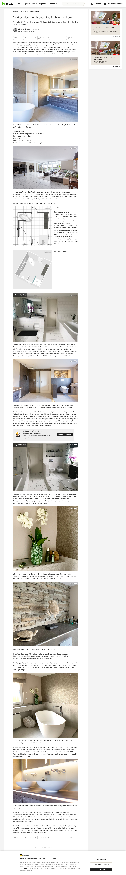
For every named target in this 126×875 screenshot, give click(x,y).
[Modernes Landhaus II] (45, 167)
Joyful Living (73, 59)
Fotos (18, 4)
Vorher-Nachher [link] (34, 11)
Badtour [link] (15, 11)
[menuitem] (18, 3)
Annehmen (101, 869)
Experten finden (29, 4)
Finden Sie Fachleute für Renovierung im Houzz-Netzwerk (34, 203)
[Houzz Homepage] (8, 3)
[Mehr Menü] (76, 38)
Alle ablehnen (101, 859)
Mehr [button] (33, 31)
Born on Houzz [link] (24, 11)
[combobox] (73, 4)
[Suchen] (64, 4)
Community (53, 4)
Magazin (42, 4)
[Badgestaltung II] (45, 89)
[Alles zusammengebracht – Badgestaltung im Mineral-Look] (32, 226)
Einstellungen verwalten (101, 864)
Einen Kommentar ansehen (44, 848)
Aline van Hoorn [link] (24, 29)
